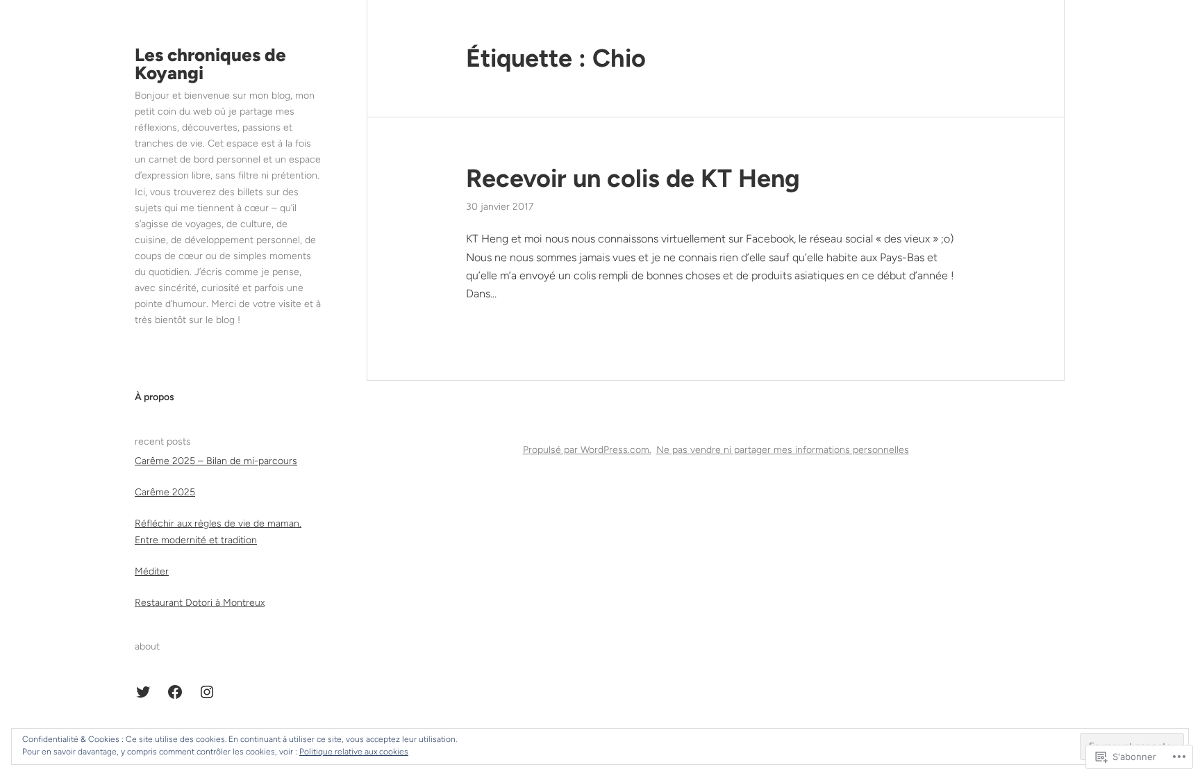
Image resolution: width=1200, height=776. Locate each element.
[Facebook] (175, 692)
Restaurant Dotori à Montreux (200, 603)
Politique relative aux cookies (353, 752)
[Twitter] (143, 692)
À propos (154, 397)
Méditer (152, 571)
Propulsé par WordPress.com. (587, 450)
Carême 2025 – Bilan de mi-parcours (216, 461)
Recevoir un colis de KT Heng (633, 178)
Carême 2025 (165, 492)
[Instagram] (207, 692)
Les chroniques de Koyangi (210, 64)
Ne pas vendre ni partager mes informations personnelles (782, 450)
